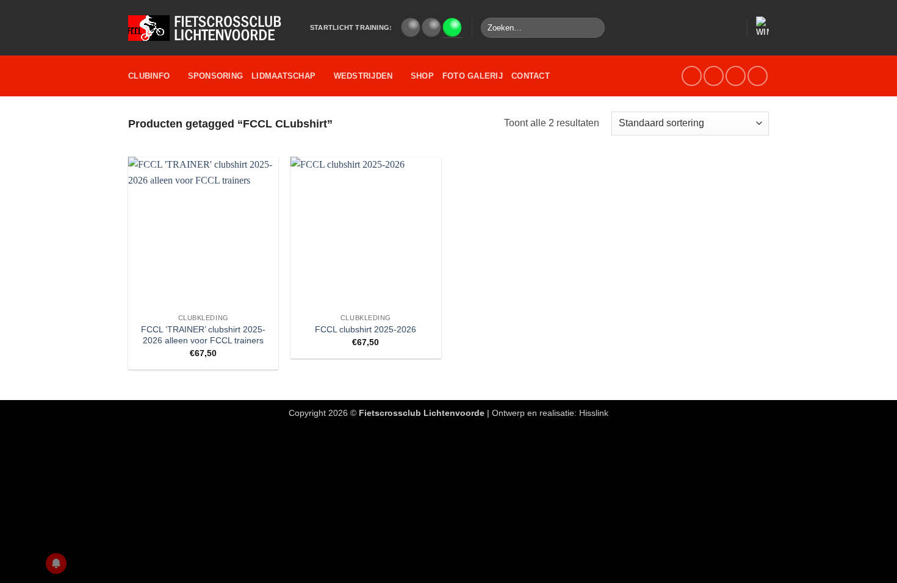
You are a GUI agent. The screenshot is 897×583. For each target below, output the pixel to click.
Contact (530, 75)
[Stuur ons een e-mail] (714, 76)
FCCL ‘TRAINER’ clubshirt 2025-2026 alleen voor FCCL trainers (203, 335)
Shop (422, 75)
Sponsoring (215, 75)
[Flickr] (758, 76)
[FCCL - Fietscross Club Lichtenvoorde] (210, 28)
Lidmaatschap (283, 75)
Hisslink (593, 413)
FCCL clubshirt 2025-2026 (365, 329)
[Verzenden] (593, 28)
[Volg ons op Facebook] (692, 76)
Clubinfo (149, 75)
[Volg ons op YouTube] (736, 76)
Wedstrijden (363, 75)
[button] (732, 28)
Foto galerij (472, 75)
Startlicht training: (351, 27)
